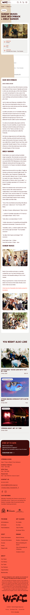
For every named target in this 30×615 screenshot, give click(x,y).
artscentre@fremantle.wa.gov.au (9, 485)
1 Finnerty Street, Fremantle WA (13, 74)
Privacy (7, 609)
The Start (17, 612)
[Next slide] (25, 31)
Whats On (8, 6)
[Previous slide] (4, 31)
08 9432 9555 (4, 482)
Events (4, 10)
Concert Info (21, 609)
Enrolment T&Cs (14, 609)
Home (2, 6)
